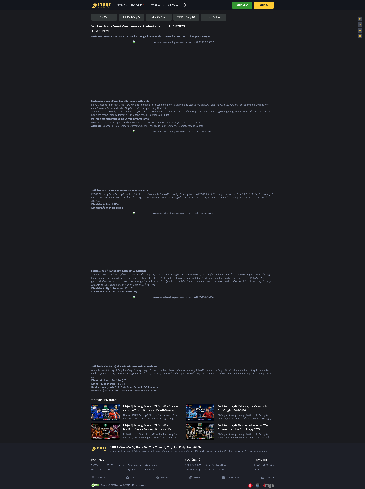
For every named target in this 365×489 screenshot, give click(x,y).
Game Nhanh (151, 465)
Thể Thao (95, 465)
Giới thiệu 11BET (193, 465)
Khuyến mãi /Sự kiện (264, 465)
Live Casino (96, 469)
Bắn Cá (110, 465)
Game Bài (149, 469)
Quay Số (132, 469)
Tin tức (257, 469)
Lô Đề (120, 469)
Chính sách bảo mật (215, 469)
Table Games (134, 465)
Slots (109, 469)
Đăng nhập (242, 5)
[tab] (104, 17)
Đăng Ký (263, 5)
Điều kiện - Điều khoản (216, 465)
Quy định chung (192, 469)
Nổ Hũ (121, 465)
